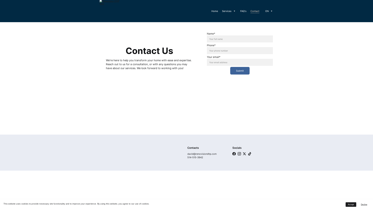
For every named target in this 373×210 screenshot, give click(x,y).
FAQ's (243, 11)
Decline (364, 204)
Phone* (211, 45)
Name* (211, 33)
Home (214, 11)
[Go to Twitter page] (244, 153)
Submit (240, 70)
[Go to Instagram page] (239, 153)
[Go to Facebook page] (234, 153)
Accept (351, 204)
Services (226, 11)
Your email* (213, 57)
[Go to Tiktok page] (249, 153)
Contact (254, 11)
